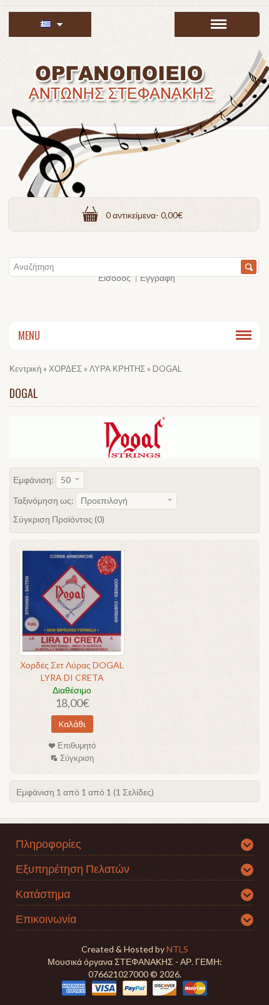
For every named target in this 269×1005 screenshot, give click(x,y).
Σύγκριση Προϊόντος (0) (58, 519)
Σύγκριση (77, 758)
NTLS (177, 949)
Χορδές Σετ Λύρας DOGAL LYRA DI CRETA (72, 671)
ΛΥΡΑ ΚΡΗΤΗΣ (117, 369)
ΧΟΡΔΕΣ (65, 369)
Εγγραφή (157, 277)
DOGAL (167, 369)
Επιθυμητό (77, 745)
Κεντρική (25, 369)
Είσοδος (114, 277)
